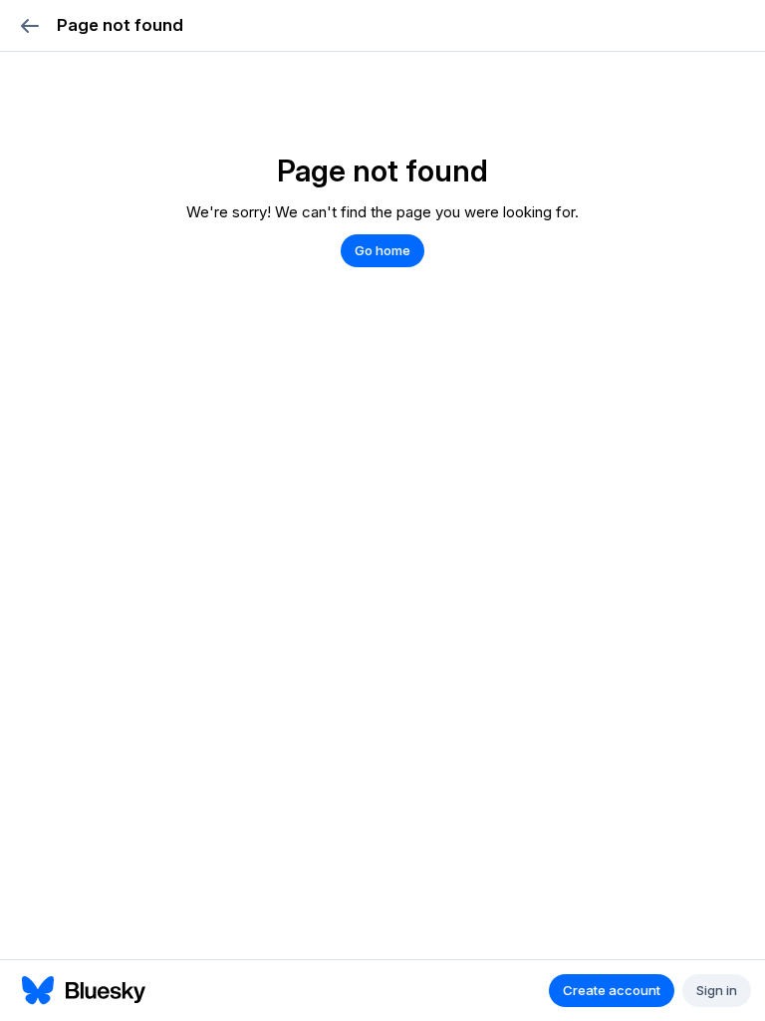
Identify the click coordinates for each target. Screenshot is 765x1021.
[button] (29, 25)
